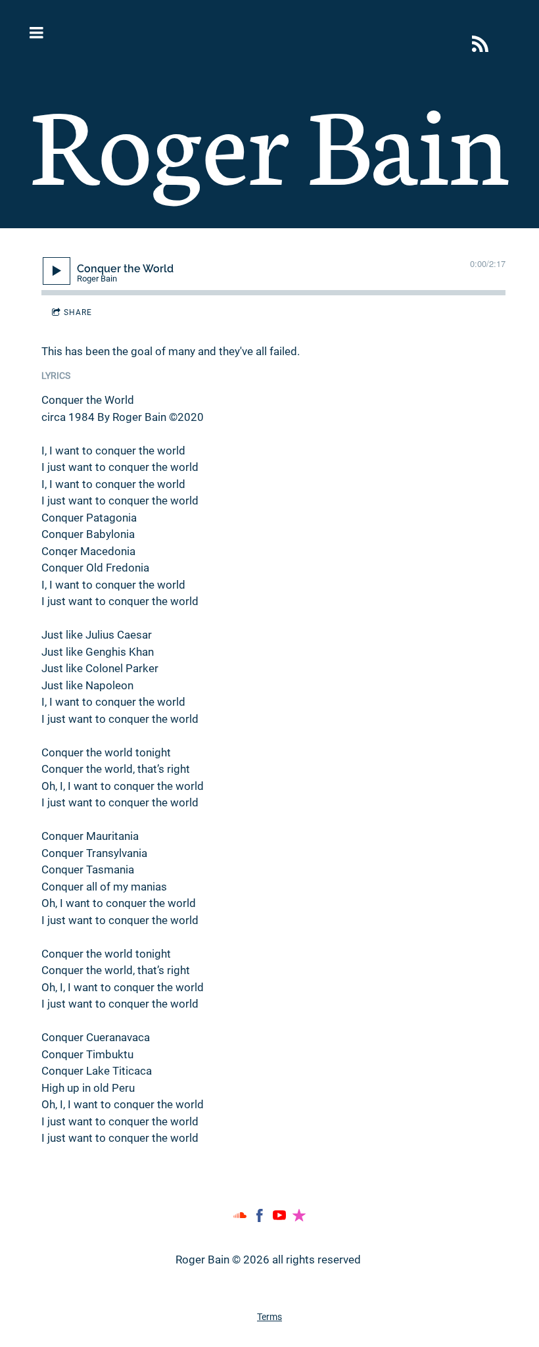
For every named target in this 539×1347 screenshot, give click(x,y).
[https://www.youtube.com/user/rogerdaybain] (279, 1218)
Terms (269, 1316)
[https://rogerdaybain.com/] (480, 44)
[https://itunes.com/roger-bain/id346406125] (299, 1218)
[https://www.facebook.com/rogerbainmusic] (259, 1218)
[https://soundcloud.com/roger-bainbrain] (239, 1218)
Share (78, 312)
